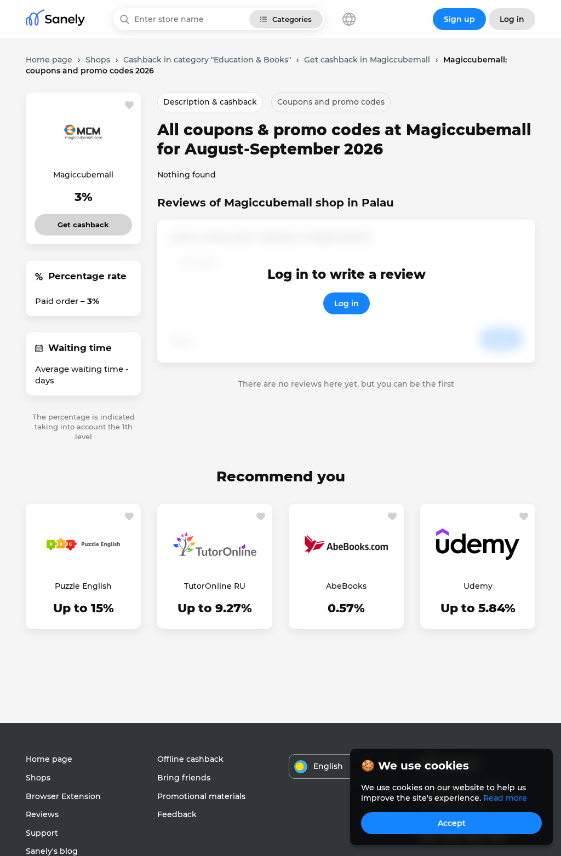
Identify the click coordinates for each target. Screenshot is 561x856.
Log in (346, 303)
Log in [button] (512, 19)
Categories (292, 19)
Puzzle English (83, 586)
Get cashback (83, 221)
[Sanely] (55, 19)
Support (42, 833)
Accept (452, 823)
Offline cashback (190, 759)
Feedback (177, 814)
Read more (505, 798)
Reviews (42, 814)
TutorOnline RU (214, 586)
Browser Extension (63, 796)
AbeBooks (346, 586)
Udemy (478, 586)
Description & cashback (210, 102)
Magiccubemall (83, 175)
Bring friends (183, 778)
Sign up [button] (459, 19)
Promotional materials (201, 796)
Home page (49, 759)
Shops (38, 778)
